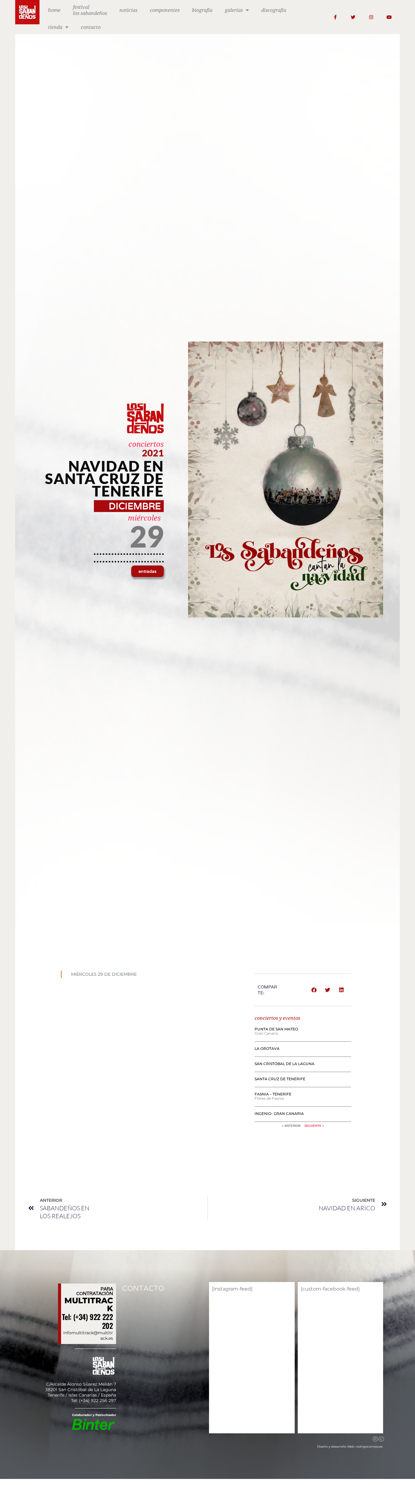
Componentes (165, 10)
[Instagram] (371, 17)
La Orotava (267, 1048)
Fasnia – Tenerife (273, 1094)
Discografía (273, 10)
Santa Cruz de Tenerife (280, 1079)
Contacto (91, 27)
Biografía (202, 10)
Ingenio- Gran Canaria (279, 1113)
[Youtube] (389, 17)
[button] (147, 571)
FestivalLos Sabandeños (90, 10)
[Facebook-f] (335, 17)
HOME (54, 10)
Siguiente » (314, 1126)
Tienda (55, 27)
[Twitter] (353, 17)
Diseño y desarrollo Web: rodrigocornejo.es (349, 1447)
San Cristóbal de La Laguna (284, 1063)
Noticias (128, 10)
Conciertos (146, 444)
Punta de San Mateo (276, 1029)
